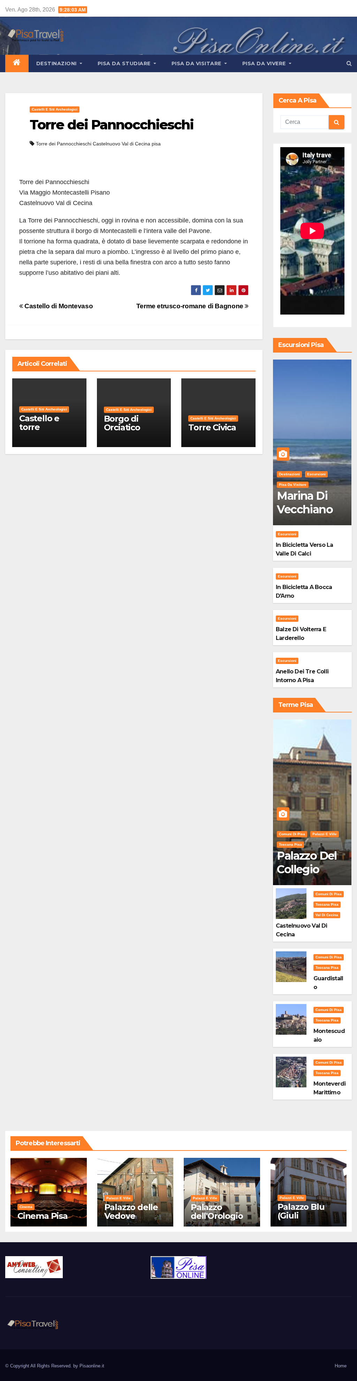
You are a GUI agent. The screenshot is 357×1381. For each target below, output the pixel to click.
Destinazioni (57, 63)
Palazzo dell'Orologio (217, 1211)
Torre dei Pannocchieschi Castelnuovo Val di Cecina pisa (98, 143)
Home (341, 1365)
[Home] (17, 63)
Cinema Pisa (42, 1216)
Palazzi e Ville (324, 834)
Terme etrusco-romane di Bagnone (190, 306)
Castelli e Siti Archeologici (54, 109)
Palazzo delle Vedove (131, 1211)
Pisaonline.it (91, 1365)
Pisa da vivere (265, 63)
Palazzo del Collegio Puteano (306, 869)
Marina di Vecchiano (305, 502)
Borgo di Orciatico (122, 423)
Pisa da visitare (197, 63)
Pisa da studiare (125, 63)
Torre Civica (212, 427)
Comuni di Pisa (292, 834)
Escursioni (316, 474)
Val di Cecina (327, 915)
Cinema (26, 1207)
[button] (349, 63)
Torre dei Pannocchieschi (111, 124)
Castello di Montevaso (58, 306)
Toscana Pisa (290, 844)
